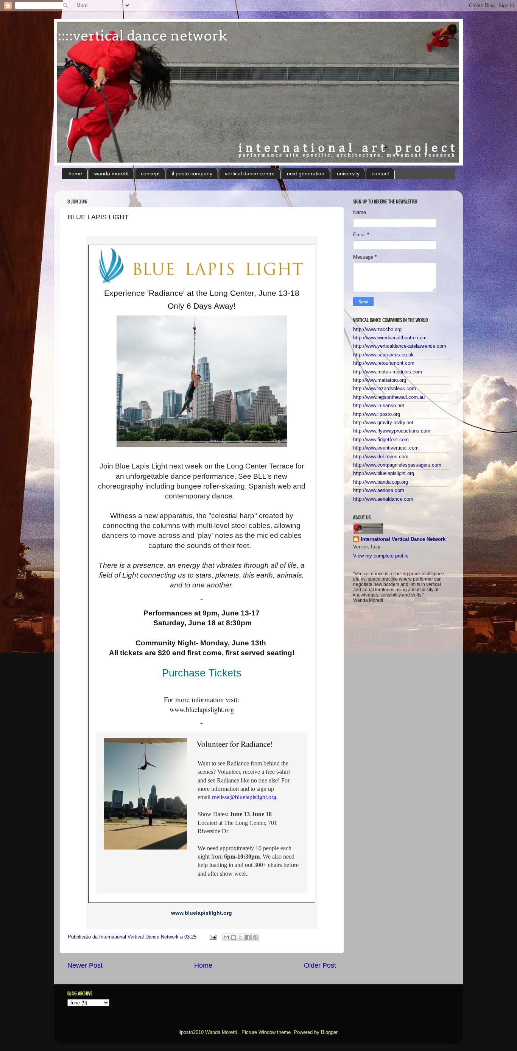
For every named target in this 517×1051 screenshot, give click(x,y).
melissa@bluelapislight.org (244, 797)
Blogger (329, 1032)
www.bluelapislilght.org (201, 913)
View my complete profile (380, 556)
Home (203, 965)
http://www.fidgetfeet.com (381, 439)
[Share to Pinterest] (255, 937)
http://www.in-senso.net (378, 405)
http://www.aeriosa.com (378, 490)
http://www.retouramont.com (383, 363)
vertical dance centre (250, 173)
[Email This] (226, 937)
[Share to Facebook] (248, 937)
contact (380, 173)
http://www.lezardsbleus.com (384, 388)
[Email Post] (212, 937)
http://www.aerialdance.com (383, 499)
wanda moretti (111, 173)
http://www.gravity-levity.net (383, 422)
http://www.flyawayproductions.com (391, 431)
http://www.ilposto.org (376, 414)
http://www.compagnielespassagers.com (397, 465)
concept (150, 173)
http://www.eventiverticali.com (386, 448)
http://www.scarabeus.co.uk (383, 355)
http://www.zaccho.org (377, 329)
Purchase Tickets (201, 673)
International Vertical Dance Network (403, 539)
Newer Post (85, 965)
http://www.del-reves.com (380, 456)
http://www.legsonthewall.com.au (389, 397)
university (348, 173)
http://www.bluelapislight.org (383, 473)
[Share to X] (240, 937)
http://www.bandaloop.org (380, 482)
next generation (305, 173)
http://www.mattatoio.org (379, 380)
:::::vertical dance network (140, 35)
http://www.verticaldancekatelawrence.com (399, 346)
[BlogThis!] (233, 937)
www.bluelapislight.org (202, 709)
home (75, 173)
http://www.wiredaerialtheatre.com (390, 337)
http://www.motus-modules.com (387, 372)
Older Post (320, 965)
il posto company (192, 173)
